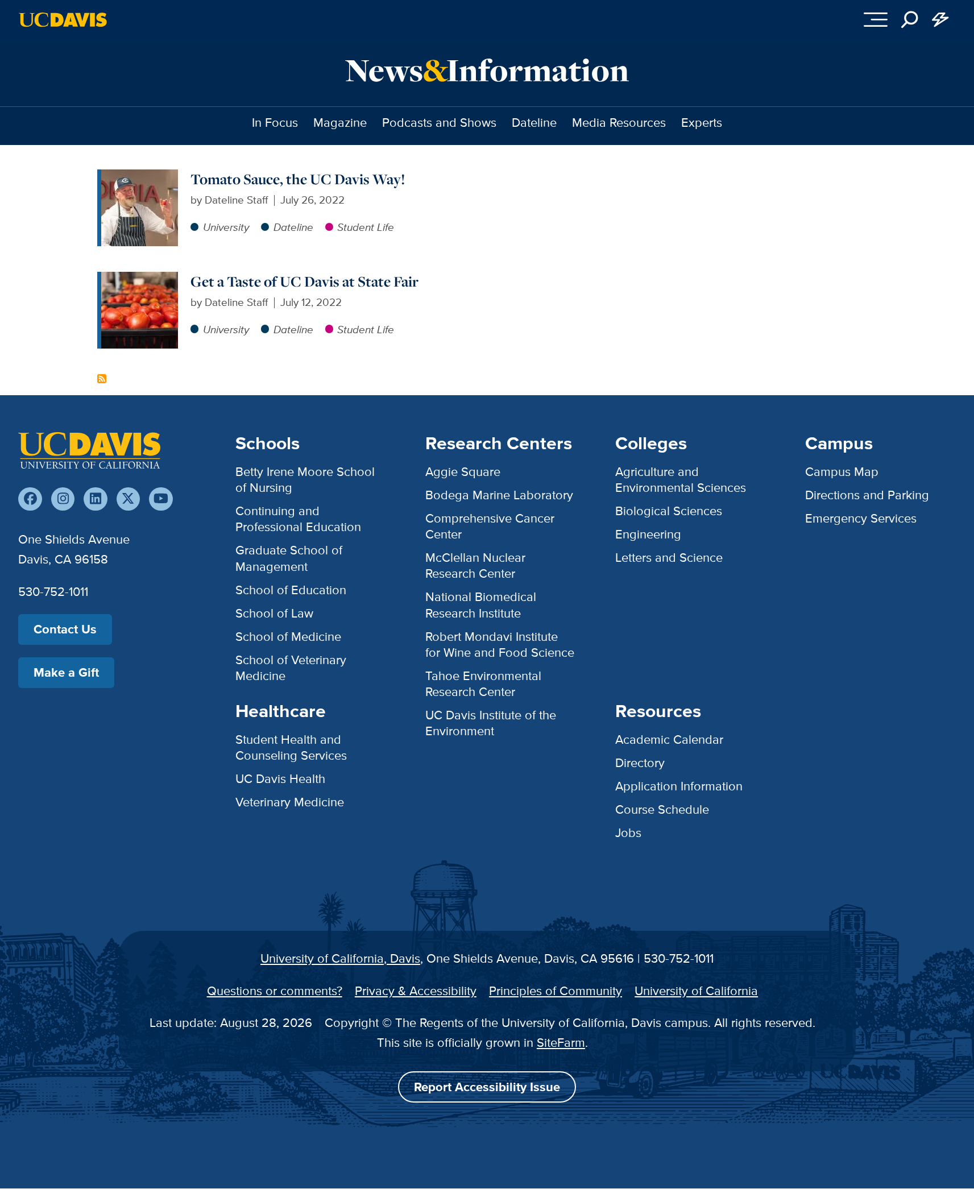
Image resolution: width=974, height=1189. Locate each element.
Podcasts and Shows (439, 122)
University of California (696, 991)
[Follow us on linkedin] (95, 499)
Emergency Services (861, 518)
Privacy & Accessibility (415, 991)
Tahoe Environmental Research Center (483, 684)
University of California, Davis (340, 958)
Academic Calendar (669, 739)
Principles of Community (555, 991)
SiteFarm (561, 1042)
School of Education (290, 590)
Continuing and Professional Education (298, 519)
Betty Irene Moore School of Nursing (305, 479)
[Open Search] (909, 20)
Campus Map (841, 471)
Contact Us (65, 629)
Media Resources (619, 122)
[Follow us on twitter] (128, 499)
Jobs (628, 833)
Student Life (365, 227)
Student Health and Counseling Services (291, 747)
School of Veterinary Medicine (290, 668)
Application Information (679, 786)
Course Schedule (662, 809)
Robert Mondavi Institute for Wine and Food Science (499, 644)
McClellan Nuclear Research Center (475, 565)
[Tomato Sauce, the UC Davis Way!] (139, 177)
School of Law (274, 613)
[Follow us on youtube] (160, 499)
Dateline (534, 122)
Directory (640, 763)
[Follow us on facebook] (30, 499)
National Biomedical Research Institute (480, 605)
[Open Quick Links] (940, 20)
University (226, 227)
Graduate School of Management (288, 558)
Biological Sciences (668, 511)
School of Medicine (288, 636)
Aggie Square (462, 471)
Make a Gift (66, 672)
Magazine (340, 122)
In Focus (275, 122)
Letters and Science (669, 557)
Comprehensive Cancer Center (489, 526)
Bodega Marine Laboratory (499, 495)
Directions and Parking (867, 495)
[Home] (89, 450)
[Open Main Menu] (875, 20)
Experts (701, 122)
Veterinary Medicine (289, 802)
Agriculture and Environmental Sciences (680, 479)
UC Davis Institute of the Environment (490, 723)
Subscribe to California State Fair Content (101, 378)
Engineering (648, 534)
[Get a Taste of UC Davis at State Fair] (139, 279)
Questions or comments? (274, 991)
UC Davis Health (280, 779)
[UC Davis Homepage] (62, 20)
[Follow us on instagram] (62, 499)
